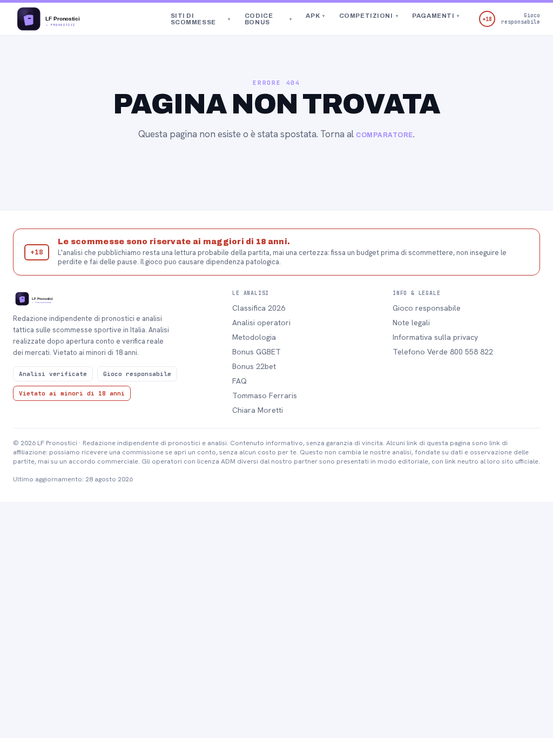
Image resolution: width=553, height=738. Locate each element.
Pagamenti (436, 15)
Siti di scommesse (201, 18)
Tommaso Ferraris (264, 395)
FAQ (239, 381)
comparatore (384, 135)
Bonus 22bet (254, 366)
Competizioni (368, 15)
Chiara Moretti (257, 410)
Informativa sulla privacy (435, 337)
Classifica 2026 (258, 308)
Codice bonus (268, 18)
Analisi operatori (261, 322)
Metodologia (254, 337)
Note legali (411, 322)
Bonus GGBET (256, 352)
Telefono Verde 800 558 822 (443, 352)
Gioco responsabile (427, 308)
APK (315, 15)
